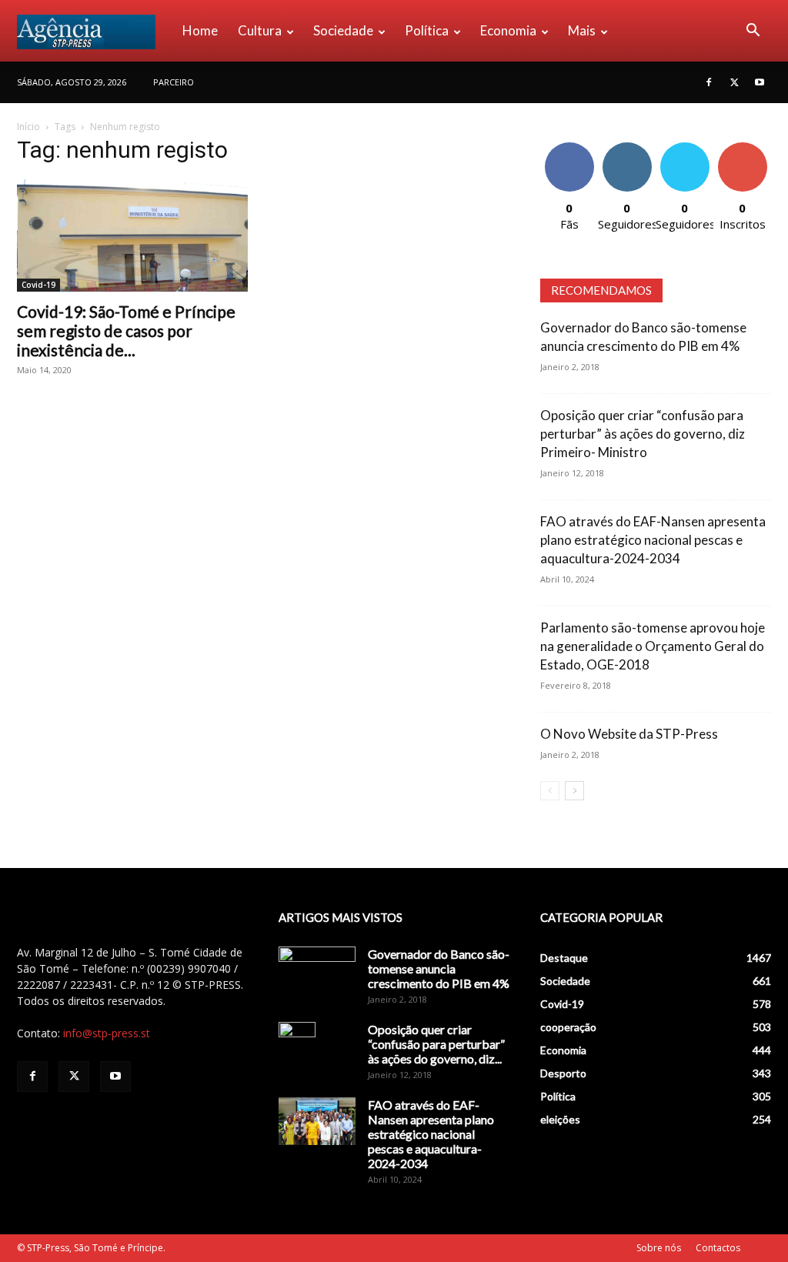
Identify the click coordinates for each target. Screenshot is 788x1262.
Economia (508, 30)
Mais (582, 30)
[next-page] (574, 790)
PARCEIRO (173, 82)
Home (200, 30)
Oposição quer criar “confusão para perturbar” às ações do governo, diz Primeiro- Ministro (642, 433)
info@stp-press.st (106, 1033)
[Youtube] (759, 82)
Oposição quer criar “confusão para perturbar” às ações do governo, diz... (436, 1044)
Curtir (569, 148)
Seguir (626, 148)
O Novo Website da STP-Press (629, 734)
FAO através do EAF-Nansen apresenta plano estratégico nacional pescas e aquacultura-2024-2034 (653, 539)
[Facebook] (708, 82)
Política (427, 30)
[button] (752, 32)
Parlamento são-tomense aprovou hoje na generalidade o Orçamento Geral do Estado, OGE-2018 (652, 646)
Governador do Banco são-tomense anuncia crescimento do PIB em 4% (438, 968)
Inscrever (742, 148)
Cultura (260, 30)
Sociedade (343, 30)
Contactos (718, 1247)
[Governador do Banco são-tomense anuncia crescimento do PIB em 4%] (317, 973)
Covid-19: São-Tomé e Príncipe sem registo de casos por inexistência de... (126, 330)
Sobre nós (658, 1247)
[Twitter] (734, 82)
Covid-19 (38, 284)
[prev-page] (549, 790)
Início (28, 126)
